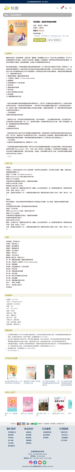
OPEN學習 (64, 440)
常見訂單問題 (43, 337)
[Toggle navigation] (70, 8)
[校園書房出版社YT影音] (40, 463)
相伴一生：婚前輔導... (11, 414)
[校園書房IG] (31, 463)
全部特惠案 (46, 435)
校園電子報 (64, 432)
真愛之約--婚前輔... (27, 413)
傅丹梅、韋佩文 (43, 25)
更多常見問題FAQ (13, 350)
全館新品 (28, 432)
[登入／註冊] (66, 8)
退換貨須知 (51, 346)
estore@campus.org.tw (40, 454)
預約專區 (46, 438)
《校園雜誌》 (65, 438)
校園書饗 (28, 440)
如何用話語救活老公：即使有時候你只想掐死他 (13, 382)
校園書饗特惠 (47, 432)
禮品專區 (28, 438)
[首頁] (11, 8)
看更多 (9, 156)
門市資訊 (10, 438)
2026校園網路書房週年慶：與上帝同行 (37, 2)
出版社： (36, 28)
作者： (35, 25)
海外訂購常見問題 (29, 348)
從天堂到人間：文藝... (42, 414)
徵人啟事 (10, 440)
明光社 (41, 28)
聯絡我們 (10, 435)
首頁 (6, 15)
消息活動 (10, 443)
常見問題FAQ (12, 432)
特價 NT (35, 31)
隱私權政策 (11, 446)
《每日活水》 (65, 435)
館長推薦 (28, 435)
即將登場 (28, 443)
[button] (57, 8)
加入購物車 (40, 40)
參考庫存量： (37, 33)
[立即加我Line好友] (44, 463)
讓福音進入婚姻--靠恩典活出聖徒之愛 (32, 382)
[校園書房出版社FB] (35, 463)
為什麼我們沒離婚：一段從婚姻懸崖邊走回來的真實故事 (50, 383)
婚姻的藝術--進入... (59, 413)
